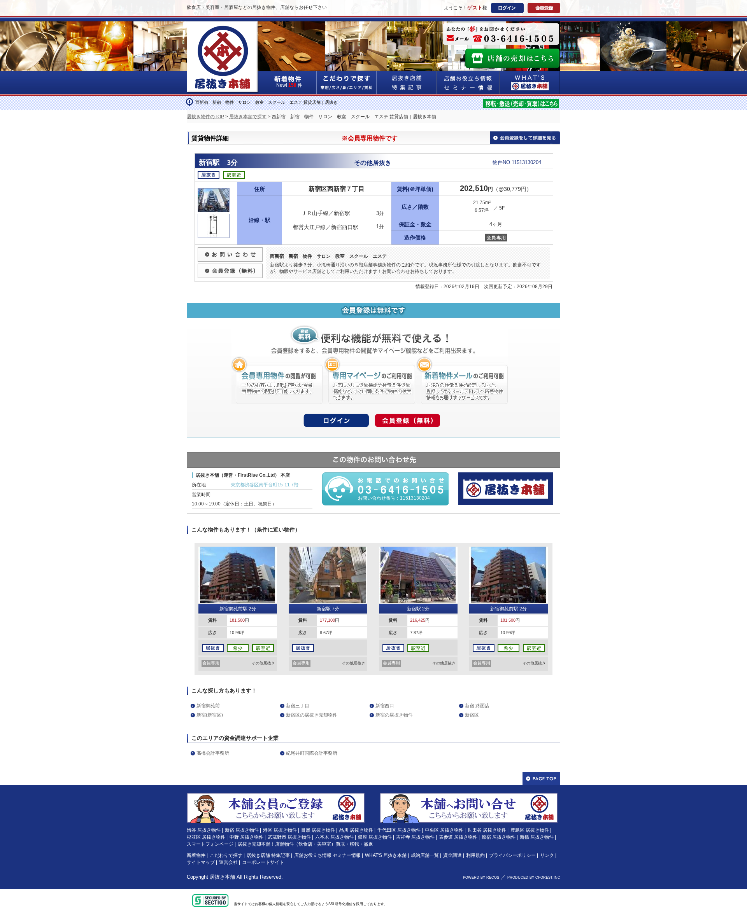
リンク (547, 855)
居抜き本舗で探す (248, 116)
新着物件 (196, 855)
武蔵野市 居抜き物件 (289, 837)
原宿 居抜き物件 (499, 837)
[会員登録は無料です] (373, 307)
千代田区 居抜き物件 (399, 830)
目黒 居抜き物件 (318, 830)
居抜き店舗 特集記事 (268, 855)
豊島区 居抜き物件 (529, 830)
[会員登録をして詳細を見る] (525, 137)
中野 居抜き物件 (246, 837)
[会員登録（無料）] (230, 266)
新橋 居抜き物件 (537, 837)
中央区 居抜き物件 (444, 830)
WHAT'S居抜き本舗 (530, 82)
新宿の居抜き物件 (394, 715)
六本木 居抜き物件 (334, 837)
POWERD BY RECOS (481, 877)
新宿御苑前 (208, 705)
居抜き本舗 (222, 877)
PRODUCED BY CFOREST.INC (533, 877)
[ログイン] (336, 418)
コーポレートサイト (263, 862)
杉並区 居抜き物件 (206, 837)
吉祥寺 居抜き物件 (415, 837)
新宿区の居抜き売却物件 (311, 715)
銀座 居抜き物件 (375, 837)
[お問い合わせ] (230, 250)
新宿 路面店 (477, 705)
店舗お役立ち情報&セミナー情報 (468, 82)
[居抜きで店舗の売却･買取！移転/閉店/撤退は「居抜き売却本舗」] (521, 102)
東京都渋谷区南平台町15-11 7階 (264, 485)
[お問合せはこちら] (501, 34)
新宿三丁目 (297, 705)
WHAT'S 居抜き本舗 (386, 855)
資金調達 (452, 855)
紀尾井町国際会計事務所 (311, 753)
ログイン (507, 8)
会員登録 (544, 8)
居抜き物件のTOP (205, 116)
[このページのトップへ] (541, 778)
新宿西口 (384, 705)
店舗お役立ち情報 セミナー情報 (327, 855)
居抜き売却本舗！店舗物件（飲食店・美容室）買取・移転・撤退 (305, 844)
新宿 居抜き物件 (242, 830)
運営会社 (228, 862)
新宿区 (472, 715)
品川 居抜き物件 (356, 830)
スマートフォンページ (210, 844)
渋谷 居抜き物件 (204, 830)
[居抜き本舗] (223, 26)
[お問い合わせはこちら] (469, 796)
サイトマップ (201, 862)
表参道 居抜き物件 (458, 837)
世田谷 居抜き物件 (487, 830)
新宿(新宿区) (209, 715)
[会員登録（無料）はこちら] (276, 796)
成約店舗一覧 (425, 855)
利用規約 (475, 855)
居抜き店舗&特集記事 (407, 82)
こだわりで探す (347, 82)
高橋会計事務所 (212, 753)
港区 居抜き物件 (280, 830)
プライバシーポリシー (512, 855)
